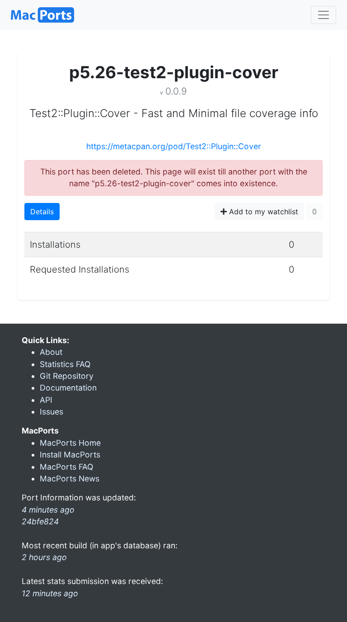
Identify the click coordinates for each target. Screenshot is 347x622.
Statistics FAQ (65, 364)
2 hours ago (44, 557)
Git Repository (67, 376)
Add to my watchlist (262, 211)
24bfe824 (40, 521)
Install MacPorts (70, 454)
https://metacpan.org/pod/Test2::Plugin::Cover (173, 146)
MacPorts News (69, 478)
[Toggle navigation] (323, 15)
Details (42, 211)
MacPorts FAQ (66, 466)
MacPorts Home (70, 443)
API (46, 400)
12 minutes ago (50, 593)
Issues (51, 411)
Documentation (68, 387)
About (51, 352)
